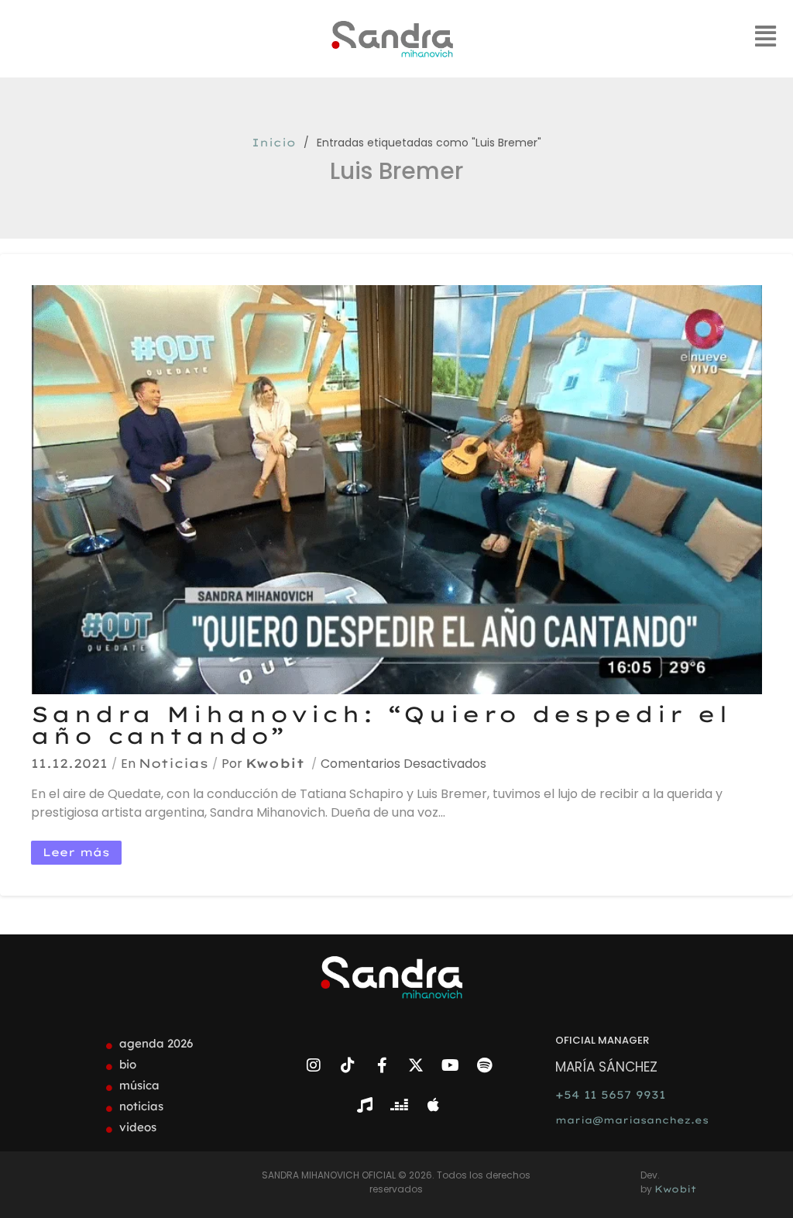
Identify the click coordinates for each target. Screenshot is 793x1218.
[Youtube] (449, 1065)
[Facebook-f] (381, 1065)
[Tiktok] (347, 1065)
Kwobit (274, 763)
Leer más (76, 852)
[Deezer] (398, 1104)
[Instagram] (313, 1065)
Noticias (173, 763)
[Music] (364, 1104)
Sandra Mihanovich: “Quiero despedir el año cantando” (381, 724)
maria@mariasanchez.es (632, 1120)
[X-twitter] (415, 1065)
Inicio (274, 143)
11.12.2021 (69, 763)
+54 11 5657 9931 (610, 1095)
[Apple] (432, 1104)
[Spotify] (484, 1065)
